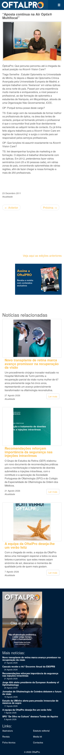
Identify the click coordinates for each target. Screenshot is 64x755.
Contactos (38, 742)
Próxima (50, 207)
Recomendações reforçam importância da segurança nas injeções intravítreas (29, 452)
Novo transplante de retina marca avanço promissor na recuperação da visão (32, 364)
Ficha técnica (8, 742)
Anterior (11, 207)
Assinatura (7, 730)
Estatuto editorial (41, 730)
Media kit (37, 736)
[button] (59, 5)
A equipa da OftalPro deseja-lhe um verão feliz (30, 545)
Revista (6, 736)
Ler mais (52, 396)
